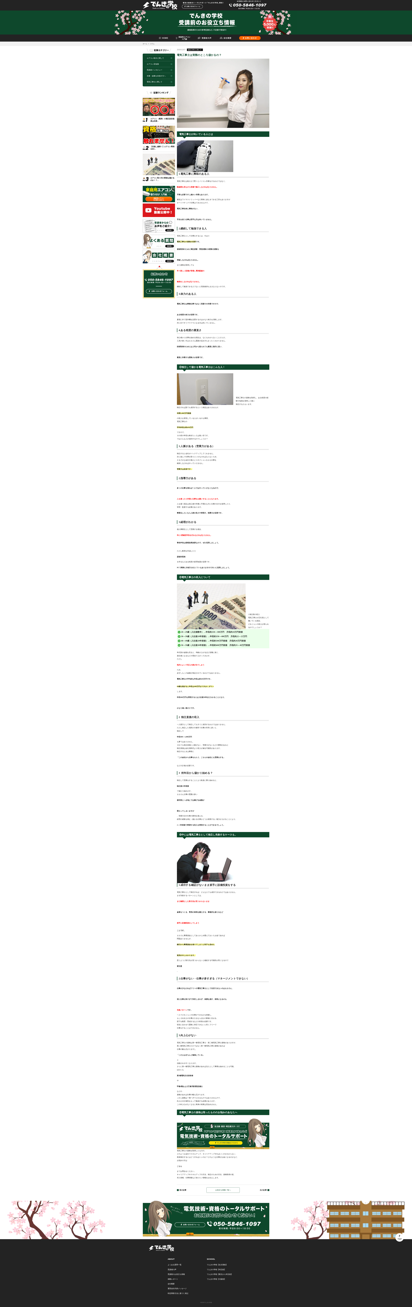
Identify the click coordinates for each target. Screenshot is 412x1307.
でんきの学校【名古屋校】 (217, 1265)
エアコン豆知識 (153, 64)
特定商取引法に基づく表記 (178, 1293)
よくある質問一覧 (174, 1265)
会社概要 (171, 1284)
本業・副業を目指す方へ (156, 76)
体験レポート (173, 1279)
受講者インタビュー (154, 70)
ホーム (145, 44)
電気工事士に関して (195, 50)
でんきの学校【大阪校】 (216, 1279)
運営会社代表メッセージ (177, 1288)
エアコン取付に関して (155, 58)
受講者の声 (172, 1269)
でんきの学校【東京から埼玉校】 (220, 1274)
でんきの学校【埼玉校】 (216, 1269)
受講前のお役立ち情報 (176, 1274)
